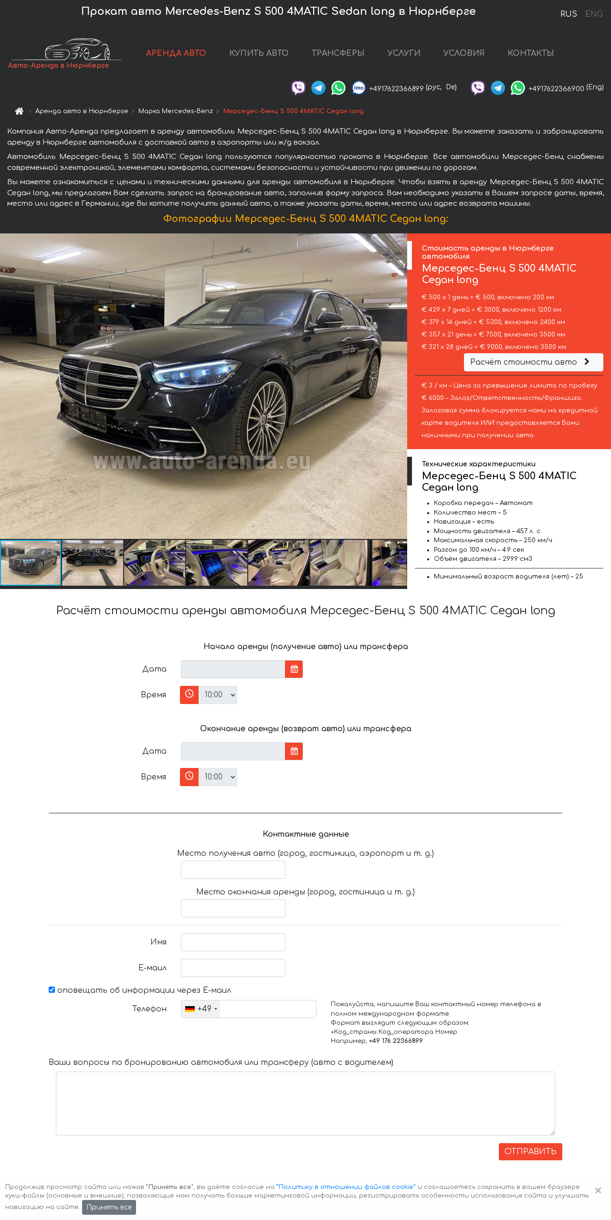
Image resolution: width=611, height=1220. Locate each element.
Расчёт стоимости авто (524, 362)
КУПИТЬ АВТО (259, 53)
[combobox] (200, 1009)
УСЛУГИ (404, 53)
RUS (568, 14)
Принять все (109, 1207)
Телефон (149, 1009)
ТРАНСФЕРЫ (338, 53)
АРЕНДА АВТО (176, 53)
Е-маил (152, 968)
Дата (154, 669)
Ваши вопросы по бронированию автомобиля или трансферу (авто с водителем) (221, 1062)
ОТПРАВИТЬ (531, 1151)
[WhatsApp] (338, 87)
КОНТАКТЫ (530, 53)
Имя (158, 942)
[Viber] (298, 87)
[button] (93, 563)
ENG (593, 14)
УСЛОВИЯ (464, 53)
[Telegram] (318, 87)
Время (153, 695)
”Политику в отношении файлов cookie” (346, 1187)
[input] (233, 669)
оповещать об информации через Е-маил (143, 990)
